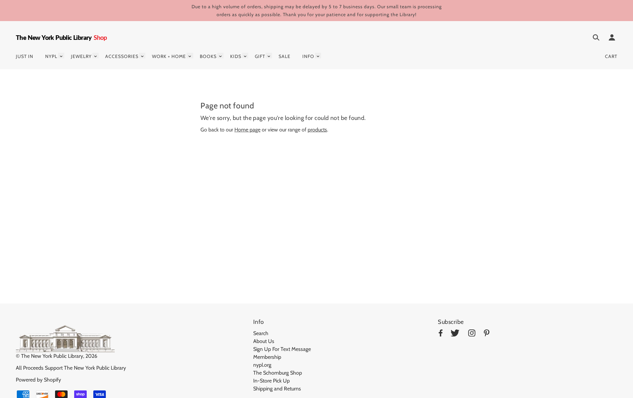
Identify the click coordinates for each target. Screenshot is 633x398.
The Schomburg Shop (277, 373)
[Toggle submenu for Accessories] (142, 55)
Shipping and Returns (277, 388)
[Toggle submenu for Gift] (269, 55)
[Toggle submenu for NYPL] (61, 55)
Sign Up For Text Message (282, 349)
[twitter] (455, 334)
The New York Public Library (52, 356)
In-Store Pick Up (271, 381)
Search (260, 333)
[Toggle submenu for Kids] (245, 55)
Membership (267, 357)
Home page (247, 130)
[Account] (612, 38)
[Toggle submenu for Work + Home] (190, 55)
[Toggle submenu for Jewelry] (95, 55)
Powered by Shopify (38, 380)
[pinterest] (486, 334)
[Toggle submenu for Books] (220, 55)
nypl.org (262, 365)
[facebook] (440, 334)
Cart (611, 56)
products (317, 130)
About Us (263, 341)
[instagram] (472, 334)
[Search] (596, 38)
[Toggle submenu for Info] (318, 55)
